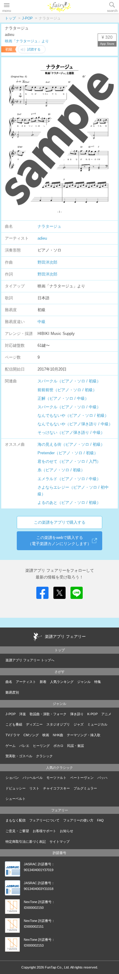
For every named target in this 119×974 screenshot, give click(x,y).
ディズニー (34, 724)
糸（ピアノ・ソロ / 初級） (61, 470)
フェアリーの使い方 (78, 820)
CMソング (31, 735)
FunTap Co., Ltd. (57, 967)
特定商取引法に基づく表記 (25, 841)
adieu (42, 238)
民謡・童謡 (75, 745)
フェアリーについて (44, 820)
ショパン (12, 777)
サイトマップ (59, 841)
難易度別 (12, 692)
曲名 (8, 682)
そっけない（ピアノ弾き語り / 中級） (71, 432)
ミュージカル (97, 724)
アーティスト (26, 682)
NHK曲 (58, 735)
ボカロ (58, 745)
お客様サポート (44, 831)
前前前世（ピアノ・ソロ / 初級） (67, 390)
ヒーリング (41, 745)
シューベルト (15, 798)
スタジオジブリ (58, 724)
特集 (97, 682)
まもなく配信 (15, 820)
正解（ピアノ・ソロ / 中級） (63, 398)
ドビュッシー (15, 788)
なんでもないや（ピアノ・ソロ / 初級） (73, 415)
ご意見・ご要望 (17, 831)
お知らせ (66, 831)
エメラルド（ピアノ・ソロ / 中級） (69, 478)
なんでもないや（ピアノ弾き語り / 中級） (75, 424)
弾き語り (77, 714)
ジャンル (84, 682)
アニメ (106, 714)
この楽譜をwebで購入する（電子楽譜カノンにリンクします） (59, 540)
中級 (41, 321)
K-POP (92, 714)
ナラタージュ (49, 226)
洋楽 (22, 714)
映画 (45, 735)
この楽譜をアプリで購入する (59, 522)
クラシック (44, 756)
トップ (10, 18)
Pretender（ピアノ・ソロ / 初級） (68, 453)
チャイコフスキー (56, 788)
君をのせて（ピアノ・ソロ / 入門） (69, 461)
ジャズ (79, 724)
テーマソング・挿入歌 (83, 735)
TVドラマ (12, 735)
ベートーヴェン (82, 777)
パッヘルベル (33, 777)
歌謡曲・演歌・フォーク (48, 714)
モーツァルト (56, 777)
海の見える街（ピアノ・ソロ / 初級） (71, 444)
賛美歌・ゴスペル (18, 756)
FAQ (100, 820)
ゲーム (10, 745)
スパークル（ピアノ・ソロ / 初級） (69, 381)
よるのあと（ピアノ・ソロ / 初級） (69, 502)
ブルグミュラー (85, 788)
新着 (43, 682)
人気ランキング (62, 682)
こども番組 (13, 724)
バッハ (102, 777)
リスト (34, 788)
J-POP (27, 18)
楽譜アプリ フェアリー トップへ (29, 660)
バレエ (24, 745)
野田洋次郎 (47, 262)
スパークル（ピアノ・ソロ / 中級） (69, 407)
